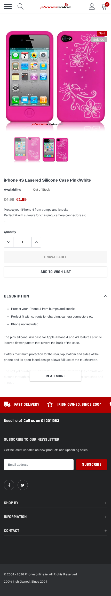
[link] (9, 485)
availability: (12, 189)
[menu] (8, 6)
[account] (92, 6)
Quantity (10, 232)
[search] (21, 6)
